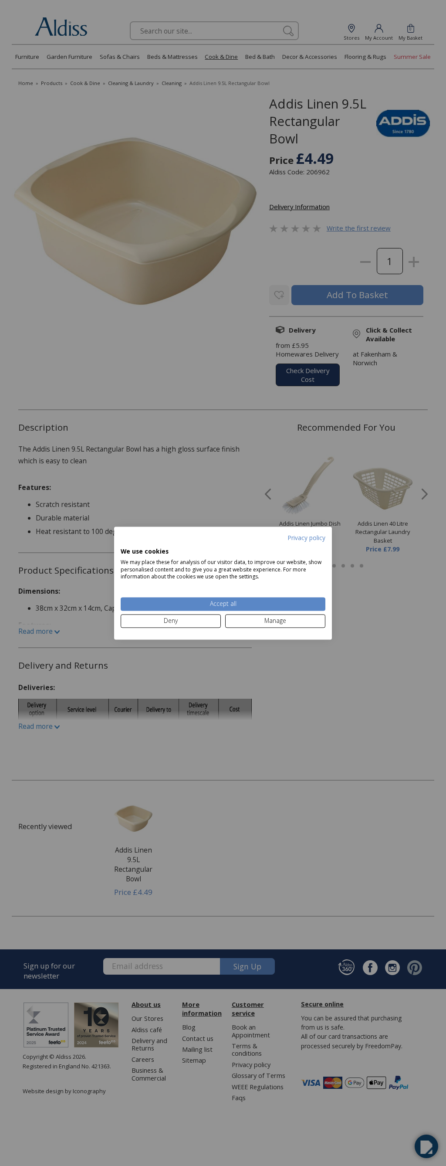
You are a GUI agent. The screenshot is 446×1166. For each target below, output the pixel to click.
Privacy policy (306, 538)
